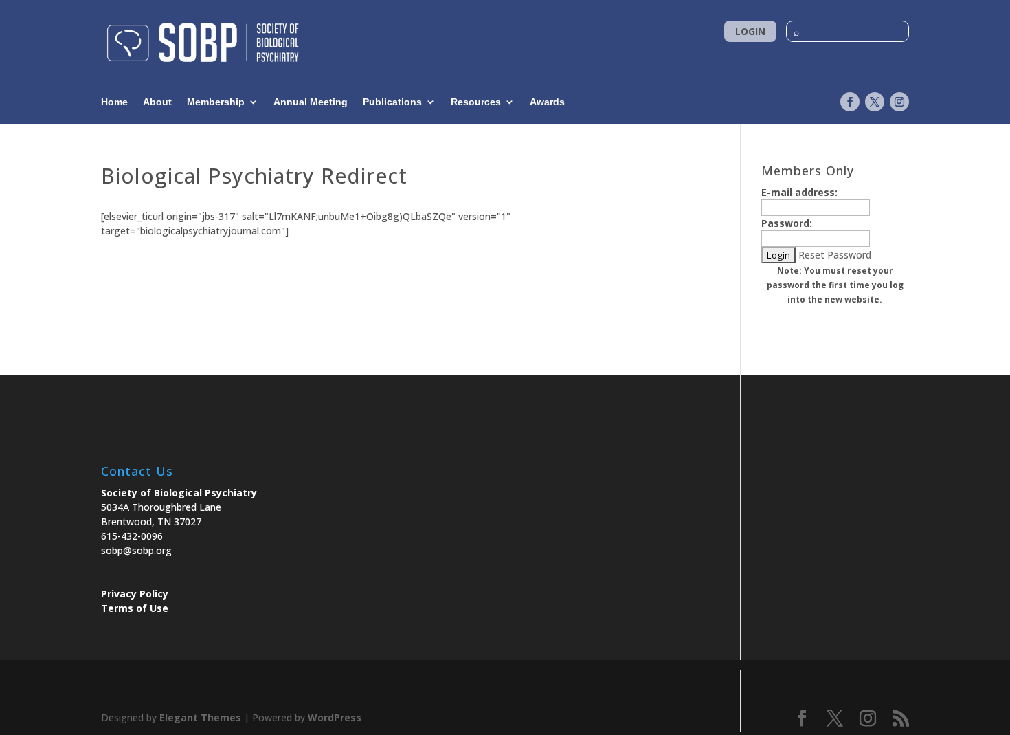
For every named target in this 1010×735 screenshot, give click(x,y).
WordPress (334, 717)
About (157, 102)
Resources (476, 102)
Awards (547, 102)
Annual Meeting (310, 102)
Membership (216, 102)
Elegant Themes (200, 717)
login (750, 31)
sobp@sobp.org (136, 550)
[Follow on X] (874, 101)
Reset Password (834, 254)
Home (114, 102)
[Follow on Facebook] (850, 101)
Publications (392, 102)
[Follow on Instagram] (899, 101)
